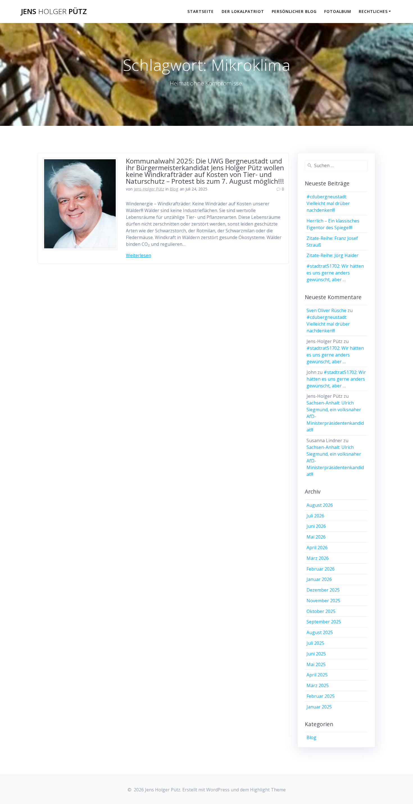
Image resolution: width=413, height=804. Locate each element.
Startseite (200, 11)
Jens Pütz (54, 11)
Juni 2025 (316, 654)
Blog (174, 189)
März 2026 (318, 558)
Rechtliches (373, 11)
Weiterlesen (138, 255)
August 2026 (320, 505)
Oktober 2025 (321, 611)
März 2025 (318, 685)
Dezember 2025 (323, 590)
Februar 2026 (321, 569)
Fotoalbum (337, 11)
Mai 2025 (316, 664)
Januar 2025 (319, 707)
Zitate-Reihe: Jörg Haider (332, 255)
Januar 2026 (319, 579)
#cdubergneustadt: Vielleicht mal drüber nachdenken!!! (328, 203)
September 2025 (324, 622)
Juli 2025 (315, 643)
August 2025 (320, 632)
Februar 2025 (321, 696)
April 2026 (317, 547)
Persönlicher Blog (294, 11)
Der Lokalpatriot (243, 11)
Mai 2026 (316, 537)
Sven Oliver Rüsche (326, 310)
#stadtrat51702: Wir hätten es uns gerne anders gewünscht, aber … (335, 273)
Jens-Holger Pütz (149, 189)
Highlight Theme (268, 790)
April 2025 (317, 675)
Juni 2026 (316, 526)
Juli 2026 (315, 516)
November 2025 (323, 601)
